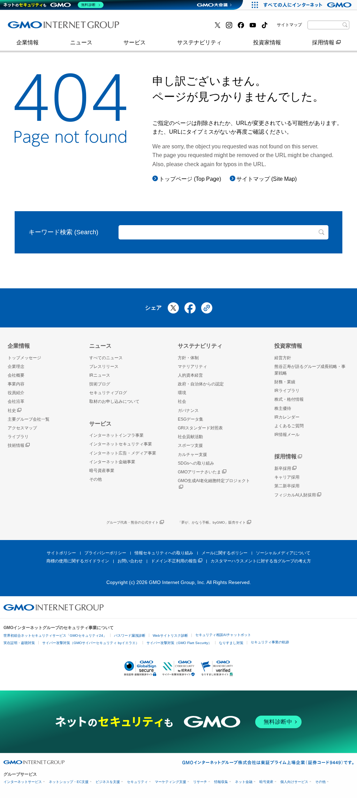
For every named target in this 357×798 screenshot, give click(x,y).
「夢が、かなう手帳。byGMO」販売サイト (212, 522)
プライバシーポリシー (105, 553)
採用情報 (323, 42)
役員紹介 (16, 392)
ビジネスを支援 (108, 782)
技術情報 (16, 445)
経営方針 (282, 357)
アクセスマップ (22, 428)
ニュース (81, 42)
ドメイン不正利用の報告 (174, 561)
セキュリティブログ (108, 392)
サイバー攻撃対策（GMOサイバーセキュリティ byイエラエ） (90, 643)
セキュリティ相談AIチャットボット (223, 635)
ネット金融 (243, 782)
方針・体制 (188, 357)
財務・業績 (284, 381)
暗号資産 (266, 782)
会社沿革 (16, 401)
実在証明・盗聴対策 (19, 643)
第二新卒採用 (286, 485)
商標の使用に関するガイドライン (77, 561)
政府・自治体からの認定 (201, 384)
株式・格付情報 (34, 27)
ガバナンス (188, 410)
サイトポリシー (61, 553)
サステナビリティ (199, 42)
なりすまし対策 (231, 643)
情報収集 (221, 782)
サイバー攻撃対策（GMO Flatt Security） (179, 643)
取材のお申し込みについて (114, 401)
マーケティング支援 (170, 782)
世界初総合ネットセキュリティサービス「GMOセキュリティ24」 (55, 635)
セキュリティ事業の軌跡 (270, 642)
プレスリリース (34, 27)
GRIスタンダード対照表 (200, 428)
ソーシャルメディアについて (283, 553)
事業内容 (26, 27)
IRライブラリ (286, 390)
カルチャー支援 (192, 454)
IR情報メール (286, 434)
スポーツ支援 (190, 445)
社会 (182, 401)
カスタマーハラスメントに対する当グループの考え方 (261, 561)
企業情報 (27, 42)
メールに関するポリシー (225, 553)
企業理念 (16, 366)
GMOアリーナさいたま (199, 472)
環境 (182, 392)
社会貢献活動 (190, 436)
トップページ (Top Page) (190, 179)
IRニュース (99, 375)
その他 (95, 479)
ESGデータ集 (190, 419)
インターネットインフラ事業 (116, 435)
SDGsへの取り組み (196, 463)
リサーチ (200, 782)
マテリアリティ (192, 366)
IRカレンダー (286, 417)
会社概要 (16, 375)
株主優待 (282, 408)
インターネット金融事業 (45, 27)
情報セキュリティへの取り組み (164, 553)
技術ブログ (147, 27)
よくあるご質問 (289, 425)
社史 (12, 410)
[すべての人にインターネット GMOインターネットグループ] (308, 5)
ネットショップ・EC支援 (69, 782)
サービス (134, 42)
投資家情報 (267, 42)
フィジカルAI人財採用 (42, 27)
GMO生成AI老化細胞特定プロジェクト (214, 480)
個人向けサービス (294, 782)
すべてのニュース (106, 357)
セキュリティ (137, 782)
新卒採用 (282, 468)
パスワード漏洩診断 (129, 635)
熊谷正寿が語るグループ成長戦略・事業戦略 (309, 370)
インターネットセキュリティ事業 (120, 444)
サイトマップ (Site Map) (266, 179)
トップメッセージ (24, 357)
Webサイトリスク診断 (170, 635)
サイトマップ (289, 24)
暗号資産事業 (150, 27)
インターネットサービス (22, 782)
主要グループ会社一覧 (161, 27)
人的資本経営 (190, 375)
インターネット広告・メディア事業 (122, 453)
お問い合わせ (130, 561)
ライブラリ (18, 436)
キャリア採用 (286, 477)
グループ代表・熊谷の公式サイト (132, 522)
